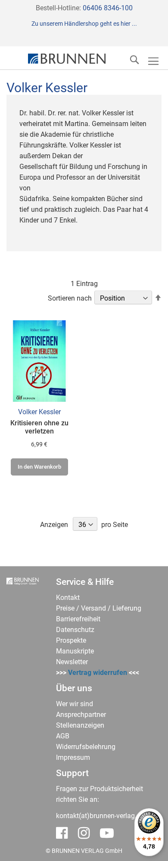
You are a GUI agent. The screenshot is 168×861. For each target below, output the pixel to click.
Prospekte (71, 640)
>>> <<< (97, 672)
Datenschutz (75, 630)
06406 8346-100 (108, 8)
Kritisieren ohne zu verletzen (39, 427)
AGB (62, 736)
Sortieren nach (70, 298)
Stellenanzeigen (80, 725)
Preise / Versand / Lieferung (98, 608)
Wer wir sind (74, 704)
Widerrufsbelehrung (85, 747)
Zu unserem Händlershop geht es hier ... (84, 23)
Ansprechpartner (81, 714)
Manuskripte (75, 651)
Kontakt (68, 597)
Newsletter (72, 662)
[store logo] (67, 59)
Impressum (73, 757)
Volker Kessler (39, 412)
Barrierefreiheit (78, 619)
